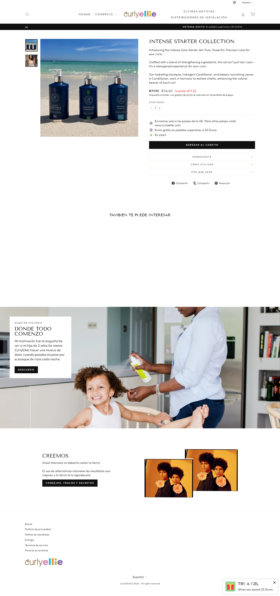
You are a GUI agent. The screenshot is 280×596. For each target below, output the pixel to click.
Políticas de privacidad (38, 529)
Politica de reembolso (37, 534)
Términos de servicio (36, 545)
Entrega (29, 539)
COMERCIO (104, 14)
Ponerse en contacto (36, 550)
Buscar (29, 524)
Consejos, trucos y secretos (70, 482)
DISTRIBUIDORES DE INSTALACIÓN (199, 17)
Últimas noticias (199, 11)
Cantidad (156, 102)
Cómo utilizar (202, 164)
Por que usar (202, 172)
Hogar (84, 14)
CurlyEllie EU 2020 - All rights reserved (140, 583)
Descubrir (26, 369)
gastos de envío (184, 94)
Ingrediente (202, 156)
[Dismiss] (274, 583)
